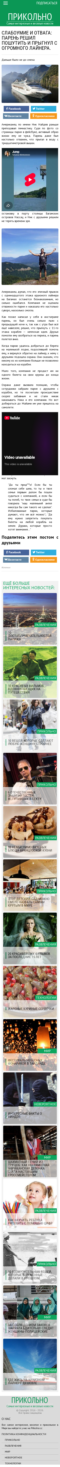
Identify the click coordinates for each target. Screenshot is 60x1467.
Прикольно (12, 1440)
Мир (7, 1451)
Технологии (13, 1463)
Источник (6, 567)
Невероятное (13, 1457)
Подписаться (46, 2)
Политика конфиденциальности (24, 1434)
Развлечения (13, 1445)
